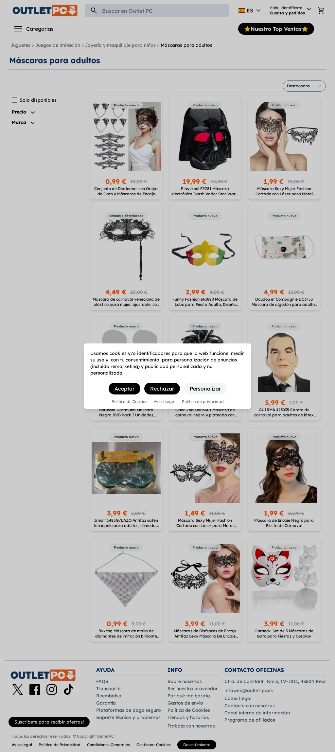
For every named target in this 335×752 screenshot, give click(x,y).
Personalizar (205, 388)
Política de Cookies (129, 402)
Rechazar (162, 388)
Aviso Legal (164, 402)
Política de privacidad (203, 402)
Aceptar (124, 388)
